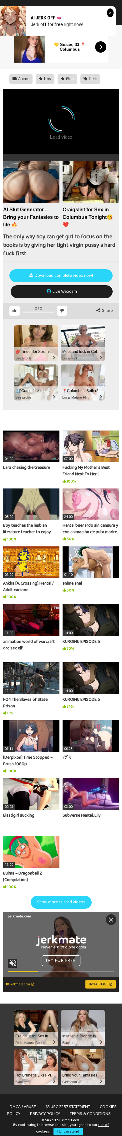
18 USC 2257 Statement (68, 1106)
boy (47, 78)
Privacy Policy (45, 1113)
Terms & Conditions (90, 1113)
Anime (23, 78)
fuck (92, 78)
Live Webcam (64, 291)
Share (107, 310)
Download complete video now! (63, 275)
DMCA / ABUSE (23, 1106)
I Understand (68, 1131)
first (69, 78)
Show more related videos (61, 902)
